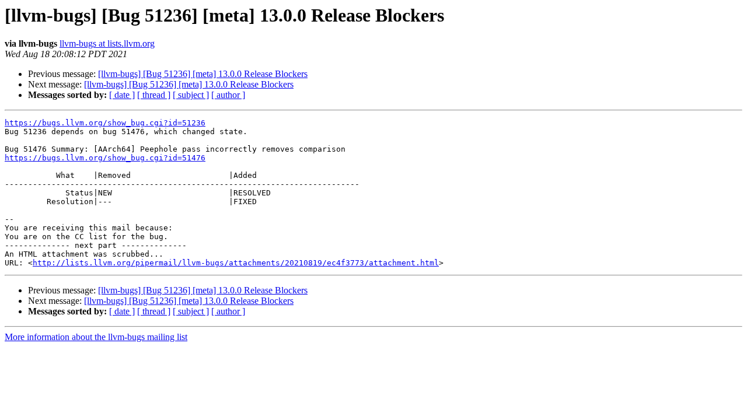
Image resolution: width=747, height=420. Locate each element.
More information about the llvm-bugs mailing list (96, 337)
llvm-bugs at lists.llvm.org (107, 43)
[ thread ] (153, 95)
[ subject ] (191, 95)
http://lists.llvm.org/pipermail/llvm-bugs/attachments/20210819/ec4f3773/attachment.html (236, 262)
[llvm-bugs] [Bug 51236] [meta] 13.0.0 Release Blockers (203, 74)
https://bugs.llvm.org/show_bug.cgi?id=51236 (105, 122)
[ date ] (122, 95)
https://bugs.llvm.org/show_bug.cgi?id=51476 (105, 157)
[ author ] (228, 95)
